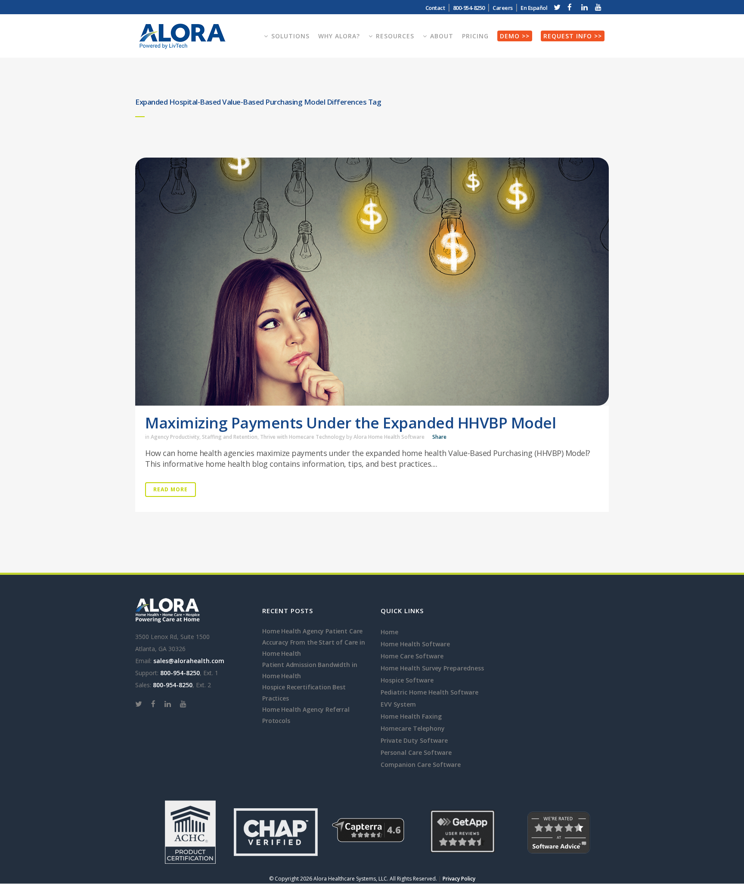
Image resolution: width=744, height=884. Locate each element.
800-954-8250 (180, 673)
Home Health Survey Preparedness (432, 668)
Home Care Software (412, 656)
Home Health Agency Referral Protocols (306, 715)
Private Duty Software (414, 740)
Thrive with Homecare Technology (302, 436)
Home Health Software (415, 644)
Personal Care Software (416, 752)
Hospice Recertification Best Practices (304, 692)
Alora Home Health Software (389, 436)
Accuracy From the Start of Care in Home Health (313, 648)
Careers (503, 8)
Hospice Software (407, 680)
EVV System (398, 704)
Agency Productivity (175, 436)
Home (389, 632)
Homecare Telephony (413, 728)
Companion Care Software (421, 764)
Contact (435, 8)
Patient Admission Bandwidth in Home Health (309, 670)
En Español (534, 8)
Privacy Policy (459, 878)
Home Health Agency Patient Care (312, 631)
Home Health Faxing (411, 716)
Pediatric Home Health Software (429, 692)
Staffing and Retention (229, 436)
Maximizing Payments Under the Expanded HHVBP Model (350, 423)
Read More (170, 489)
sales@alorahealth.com (188, 661)
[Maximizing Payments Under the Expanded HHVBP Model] (372, 282)
